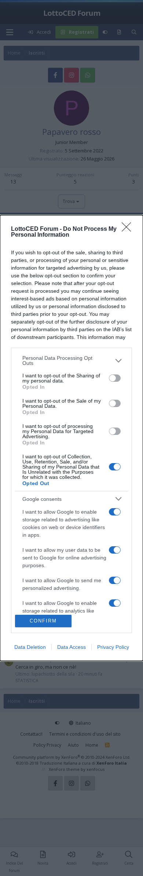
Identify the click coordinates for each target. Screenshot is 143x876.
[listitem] (71, 360)
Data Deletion (30, 647)
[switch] (115, 378)
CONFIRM (43, 621)
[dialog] (71, 438)
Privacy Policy (113, 647)
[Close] (129, 229)
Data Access (71, 647)
